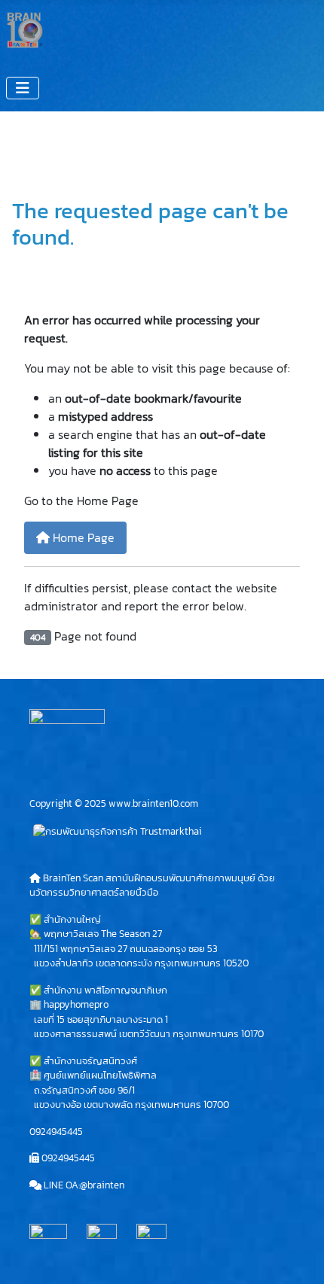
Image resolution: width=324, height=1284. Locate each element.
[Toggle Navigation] (22, 88)
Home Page (82, 537)
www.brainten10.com (153, 803)
